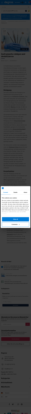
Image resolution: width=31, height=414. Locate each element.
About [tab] (25, 192)
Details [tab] (15, 192)
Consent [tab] (5, 192)
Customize (15, 224)
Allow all (15, 219)
